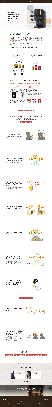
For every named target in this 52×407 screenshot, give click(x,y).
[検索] (47, 1)
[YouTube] (23, 401)
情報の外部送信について (30, 403)
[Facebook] (21, 401)
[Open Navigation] (49, 1)
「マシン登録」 (18, 373)
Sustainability (29, 1)
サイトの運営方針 (39, 403)
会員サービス (15, 403)
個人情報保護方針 (21, 403)
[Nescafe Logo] (4, 1)
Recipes (25, 1)
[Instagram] (24, 401)
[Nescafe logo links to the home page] (4, 399)
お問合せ (9, 403)
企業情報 (4, 403)
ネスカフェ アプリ (35, 373)
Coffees (22, 1)
